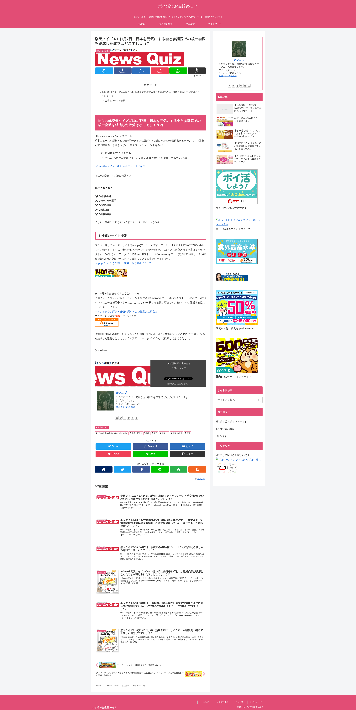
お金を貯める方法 (126, 407)
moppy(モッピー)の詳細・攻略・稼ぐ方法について (123, 263)
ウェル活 (239, 702)
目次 (146, 84)
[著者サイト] (117, 418)
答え (188, 433)
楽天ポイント (103, 427)
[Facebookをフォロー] (124, 418)
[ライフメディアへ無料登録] (237, 323)
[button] (260, 400)
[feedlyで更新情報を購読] (132, 418)
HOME (206, 702)
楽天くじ (165, 433)
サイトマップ (256, 702)
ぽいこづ (121, 392)
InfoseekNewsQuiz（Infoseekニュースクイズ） (121, 166)
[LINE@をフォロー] (128, 418)
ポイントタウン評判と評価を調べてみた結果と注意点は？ (127, 311)
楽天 (155, 433)
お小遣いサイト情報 (115, 100)
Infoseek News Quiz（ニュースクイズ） (113, 433)
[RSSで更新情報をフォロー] (136, 418)
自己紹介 (221, 436)
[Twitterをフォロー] (121, 418)
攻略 (148, 433)
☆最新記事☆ (222, 702)
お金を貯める (137, 433)
